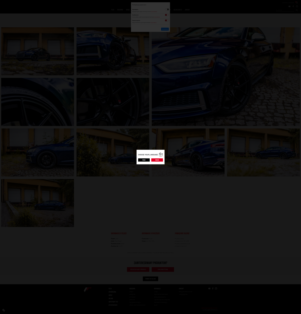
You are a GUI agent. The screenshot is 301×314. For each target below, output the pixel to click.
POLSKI (143, 160)
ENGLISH (157, 160)
